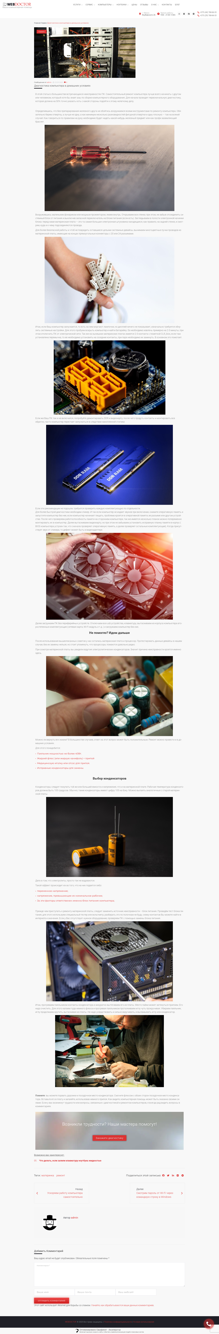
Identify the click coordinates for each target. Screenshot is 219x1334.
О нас (154, 5)
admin (49, 82)
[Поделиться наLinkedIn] (173, 1175)
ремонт (60, 1175)
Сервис (89, 5)
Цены (134, 5)
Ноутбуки (121, 5)
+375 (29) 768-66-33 (208, 15)
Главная (37, 23)
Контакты (167, 5)
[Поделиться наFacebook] (163, 1175)
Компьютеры (105, 5)
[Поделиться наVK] (177, 1175)
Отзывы (144, 5)
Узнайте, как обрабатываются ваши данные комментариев (122, 1305)
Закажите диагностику (109, 1138)
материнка (47, 1175)
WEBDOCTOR (70, 1322)
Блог (177, 5)
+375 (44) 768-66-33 (208, 12)
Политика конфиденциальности (118, 1322)
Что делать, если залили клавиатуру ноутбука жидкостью (70, 1160)
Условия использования (143, 1322)
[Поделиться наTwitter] (168, 1175)
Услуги (76, 5)
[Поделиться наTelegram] (182, 1175)
